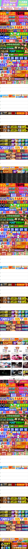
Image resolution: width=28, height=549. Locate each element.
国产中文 (7, 182)
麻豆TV (12, 179)
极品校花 (21, 182)
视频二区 (2, 175)
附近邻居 (7, 176)
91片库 (21, 179)
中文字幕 (12, 175)
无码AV (2, 179)
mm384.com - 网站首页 (6, 10)
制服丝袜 (26, 175)
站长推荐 (2, 176)
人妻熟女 (21, 175)
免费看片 (2, 182)
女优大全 (26, 179)
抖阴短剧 (26, 182)
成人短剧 (17, 182)
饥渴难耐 (12, 176)
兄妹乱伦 (12, 182)
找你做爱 (17, 176)
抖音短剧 (7, 179)
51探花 (17, 179)
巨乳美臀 (17, 175)
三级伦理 (7, 175)
